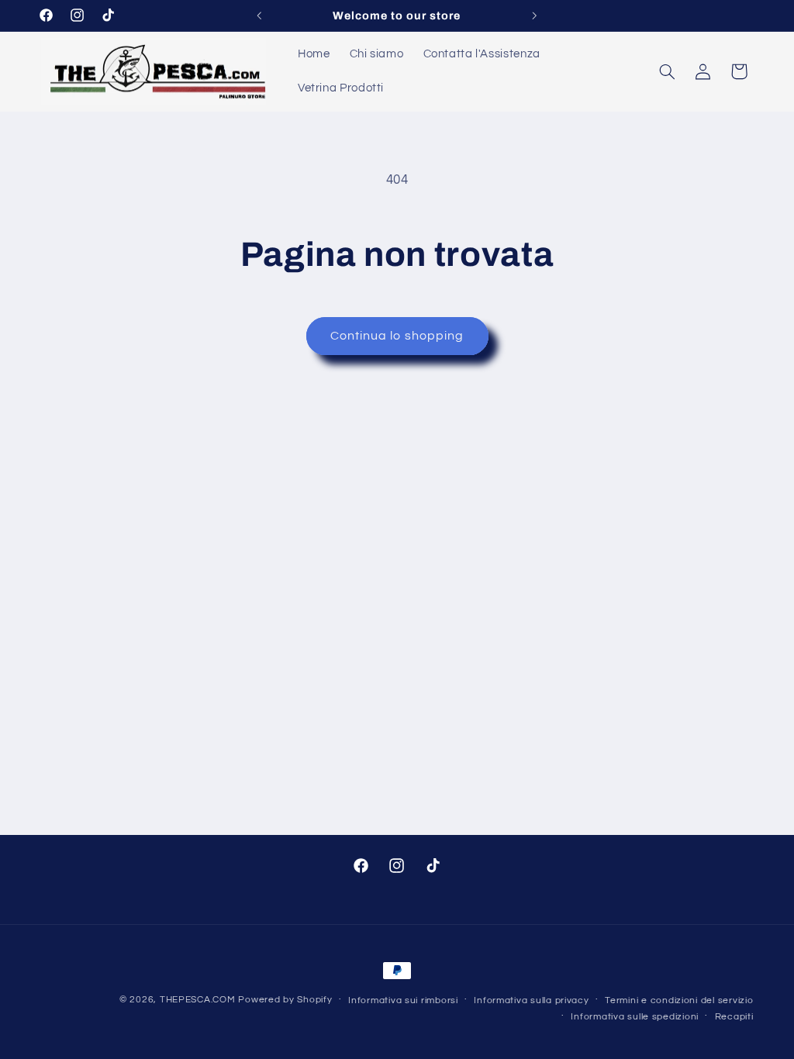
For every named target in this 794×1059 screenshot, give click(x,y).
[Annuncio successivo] (535, 15)
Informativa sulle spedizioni (635, 1016)
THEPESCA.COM (198, 999)
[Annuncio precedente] (259, 15)
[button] (667, 71)
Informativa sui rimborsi (403, 1000)
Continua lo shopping (397, 335)
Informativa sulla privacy (531, 1000)
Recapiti (734, 1016)
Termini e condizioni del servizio (679, 1000)
